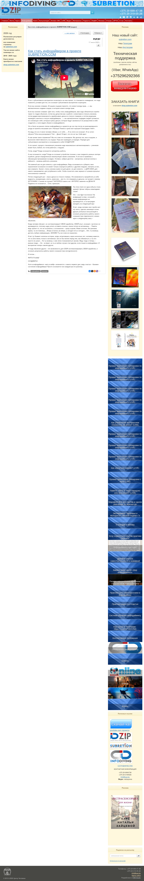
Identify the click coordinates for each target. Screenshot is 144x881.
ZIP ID (115, 20)
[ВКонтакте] (127, 17)
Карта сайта (136, 875)
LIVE (63, 20)
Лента (12, 20)
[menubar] (67, 20)
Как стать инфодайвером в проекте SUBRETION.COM (54, 52)
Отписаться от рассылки (118, 861)
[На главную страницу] (120, 17)
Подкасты (86, 20)
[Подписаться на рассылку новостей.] (139, 855)
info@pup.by (125, 777)
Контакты (128, 20)
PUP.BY (96, 39)
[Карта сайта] (134, 17)
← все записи (70, 33)
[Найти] (92, 12)
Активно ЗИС (55, 20)
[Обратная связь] (137, 17)
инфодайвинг (35, 271)
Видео (69, 20)
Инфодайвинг (27, 20)
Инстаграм (128, 47)
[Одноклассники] (95, 271)
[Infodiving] (11, 11)
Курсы (18, 20)
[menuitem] (5, 20)
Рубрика (97, 33)
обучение (45, 271)
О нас (121, 20)
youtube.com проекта (119, 730)
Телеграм (127, 43)
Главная (5, 20)
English (94, 20)
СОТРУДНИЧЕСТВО (125, 766)
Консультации (44, 20)
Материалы (77, 20)
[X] (92, 271)
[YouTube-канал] (124, 17)
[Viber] (97, 271)
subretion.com (11, 46)
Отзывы (109, 20)
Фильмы (101, 20)
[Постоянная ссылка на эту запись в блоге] (98, 45)
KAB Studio (137, 878)
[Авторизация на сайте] (141, 17)
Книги (35, 20)
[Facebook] (131, 17)
